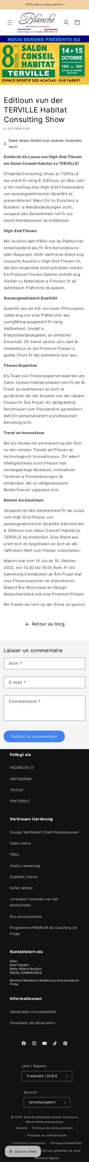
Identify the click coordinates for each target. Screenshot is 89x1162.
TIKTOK (16, 790)
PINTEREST (20, 801)
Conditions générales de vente (59, 1150)
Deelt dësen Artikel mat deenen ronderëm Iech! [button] (45, 143)
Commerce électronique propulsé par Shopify (47, 1122)
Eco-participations (26, 916)
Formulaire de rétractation (32, 1023)
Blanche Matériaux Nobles (43, 1117)
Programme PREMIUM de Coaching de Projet (43, 930)
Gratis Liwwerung (25, 866)
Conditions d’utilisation (29, 1143)
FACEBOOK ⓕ (22, 767)
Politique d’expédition (66, 1143)
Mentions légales (47, 1158)
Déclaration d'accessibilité (33, 1012)
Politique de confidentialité (47, 1135)
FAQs (14, 854)
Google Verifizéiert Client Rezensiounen (44, 832)
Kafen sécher (21, 888)
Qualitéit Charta (24, 877)
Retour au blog (48, 624)
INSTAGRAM (20, 779)
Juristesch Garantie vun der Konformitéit (34, 902)
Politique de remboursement (52, 1128)
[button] (9, 22)
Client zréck (20, 843)
